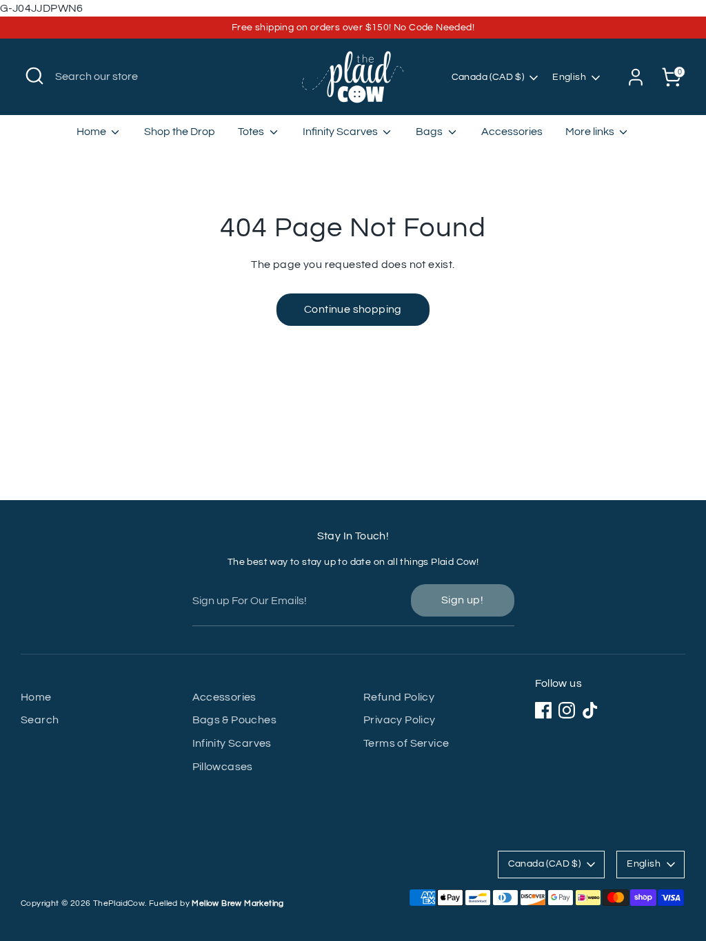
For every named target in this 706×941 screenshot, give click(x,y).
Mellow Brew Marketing (237, 903)
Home (92, 131)
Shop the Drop (179, 131)
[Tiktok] (590, 710)
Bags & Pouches (234, 719)
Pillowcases (222, 766)
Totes (252, 131)
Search (40, 719)
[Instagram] (566, 710)
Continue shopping (353, 309)
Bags (430, 131)
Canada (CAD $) (488, 77)
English (569, 77)
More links (590, 131)
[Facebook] (543, 710)
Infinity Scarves (341, 131)
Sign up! (462, 600)
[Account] (635, 77)
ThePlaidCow (119, 903)
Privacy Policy (399, 719)
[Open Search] (34, 76)
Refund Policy (398, 697)
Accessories (512, 131)
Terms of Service (406, 743)
